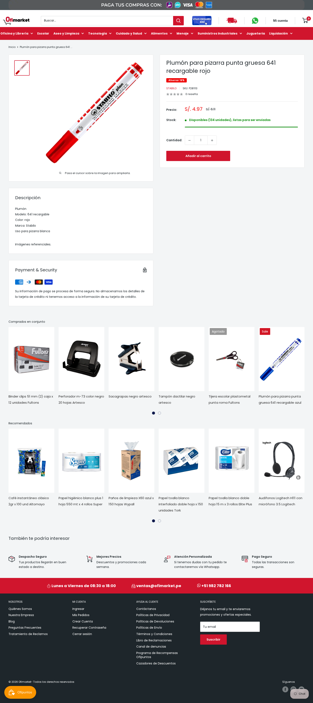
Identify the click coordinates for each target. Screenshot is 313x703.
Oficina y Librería (14, 33)
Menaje (183, 33)
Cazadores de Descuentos (156, 663)
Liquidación (278, 33)
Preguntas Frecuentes (25, 627)
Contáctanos (146, 609)
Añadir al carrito (198, 156)
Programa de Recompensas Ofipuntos (157, 655)
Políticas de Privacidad (152, 615)
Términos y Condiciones (154, 634)
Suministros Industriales (217, 33)
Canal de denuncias (151, 646)
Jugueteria (255, 33)
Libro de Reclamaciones (154, 640)
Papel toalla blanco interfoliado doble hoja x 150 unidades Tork (181, 504)
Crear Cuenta (82, 621)
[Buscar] (178, 20)
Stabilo (171, 88)
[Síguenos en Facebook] (285, 689)
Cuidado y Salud (129, 33)
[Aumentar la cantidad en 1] (212, 140)
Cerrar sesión (82, 634)
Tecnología (97, 33)
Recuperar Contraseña (89, 627)
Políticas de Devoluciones (155, 621)
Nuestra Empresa (21, 615)
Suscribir (213, 639)
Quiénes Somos (20, 609)
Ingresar (78, 609)
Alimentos (159, 33)
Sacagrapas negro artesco (130, 396)
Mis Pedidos (80, 615)
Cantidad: (174, 140)
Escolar (43, 33)
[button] (153, 413)
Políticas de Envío (149, 627)
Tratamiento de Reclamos (28, 634)
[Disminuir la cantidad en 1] (189, 140)
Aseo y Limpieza (66, 33)
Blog (12, 621)
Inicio (12, 47)
